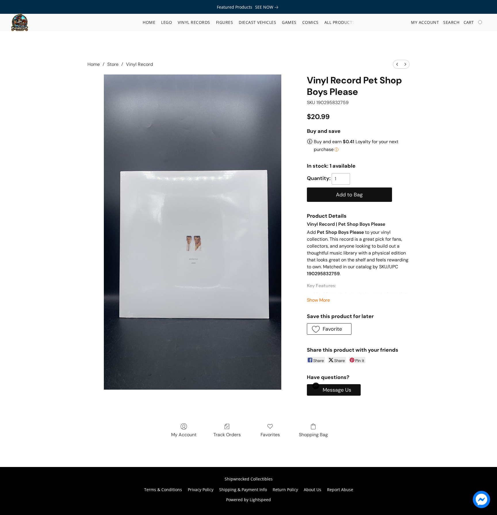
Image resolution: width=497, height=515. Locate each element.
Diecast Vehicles (257, 22)
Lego (166, 22)
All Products (339, 22)
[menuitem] (397, 64)
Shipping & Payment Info (243, 489)
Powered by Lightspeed (248, 499)
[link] (267, 7)
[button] (19, 22)
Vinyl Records (194, 22)
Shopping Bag (313, 435)
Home (149, 22)
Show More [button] (318, 300)
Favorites (270, 435)
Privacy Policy (200, 489)
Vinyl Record (139, 64)
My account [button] (425, 22)
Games (289, 22)
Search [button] (451, 22)
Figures (224, 22)
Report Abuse (340, 489)
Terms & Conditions (163, 489)
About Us (312, 489)
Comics (310, 22)
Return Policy (285, 489)
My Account (183, 435)
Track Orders (227, 435)
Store (112, 64)
